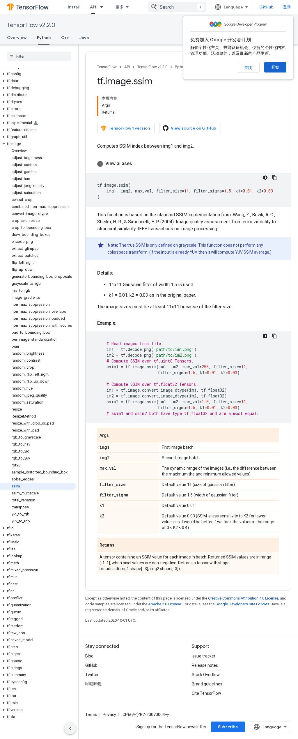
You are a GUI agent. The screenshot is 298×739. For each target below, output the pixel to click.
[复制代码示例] (274, 177)
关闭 (248, 67)
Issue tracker (203, 656)
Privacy (109, 714)
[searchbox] (39, 56)
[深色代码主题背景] (265, 177)
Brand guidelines (207, 684)
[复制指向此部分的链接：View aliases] (138, 163)
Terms (91, 714)
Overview (16, 37)
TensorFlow (107, 67)
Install (73, 7)
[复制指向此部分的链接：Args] (114, 435)
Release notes (205, 665)
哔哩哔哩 (93, 684)
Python (44, 37)
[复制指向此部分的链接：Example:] (122, 323)
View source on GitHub (193, 128)
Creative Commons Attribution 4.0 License (243, 598)
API (93, 7)
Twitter (92, 674)
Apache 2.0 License (164, 604)
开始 (275, 67)
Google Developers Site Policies (242, 604)
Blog (89, 656)
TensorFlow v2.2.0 (31, 25)
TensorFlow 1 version (129, 128)
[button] (38, 73)
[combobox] (177, 7)
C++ (65, 37)
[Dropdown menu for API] (103, 7)
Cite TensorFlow (206, 693)
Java (84, 37)
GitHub (266, 7)
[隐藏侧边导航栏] (70, 728)
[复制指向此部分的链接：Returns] (120, 545)
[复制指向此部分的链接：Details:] (119, 273)
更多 (120, 7)
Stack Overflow (206, 674)
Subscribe (228, 726)
